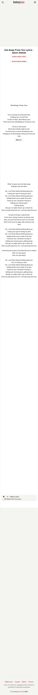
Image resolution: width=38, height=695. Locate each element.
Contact (17, 682)
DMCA (24, 682)
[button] (2, 2)
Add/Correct (9, 682)
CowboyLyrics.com (18, 691)
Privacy (30, 682)
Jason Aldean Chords (19, 61)
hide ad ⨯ (19, 140)
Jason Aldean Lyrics (19, 56)
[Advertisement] (19, 25)
